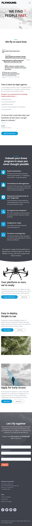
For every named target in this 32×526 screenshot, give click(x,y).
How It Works (7, 330)
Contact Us (24, 297)
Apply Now (6, 401)
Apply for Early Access (9, 133)
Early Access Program (6, 501)
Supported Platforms (9, 297)
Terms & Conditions (6, 497)
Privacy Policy (4, 499)
